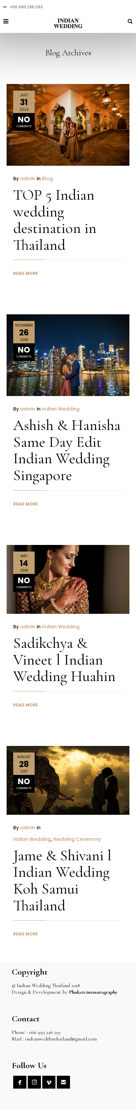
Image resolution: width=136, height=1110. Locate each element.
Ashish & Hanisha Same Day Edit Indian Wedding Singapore (66, 450)
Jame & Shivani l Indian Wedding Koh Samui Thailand (62, 880)
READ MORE (25, 273)
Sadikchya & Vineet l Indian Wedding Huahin (64, 659)
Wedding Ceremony (77, 839)
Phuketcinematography (93, 992)
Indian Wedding (61, 409)
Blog (47, 178)
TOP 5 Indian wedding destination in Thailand (54, 219)
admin (27, 178)
